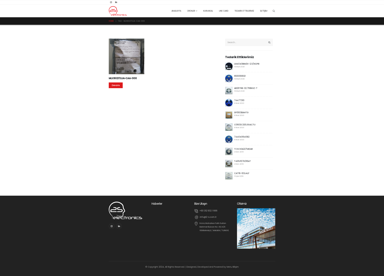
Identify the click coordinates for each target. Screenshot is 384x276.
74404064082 (241, 136)
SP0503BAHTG (241, 112)
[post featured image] (126, 56)
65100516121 (240, 75)
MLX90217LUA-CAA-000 (123, 78)
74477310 (239, 100)
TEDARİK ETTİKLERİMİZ (244, 10)
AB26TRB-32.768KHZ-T (245, 88)
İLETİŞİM (263, 10)
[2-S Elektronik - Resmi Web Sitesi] (118, 11)
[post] (229, 66)
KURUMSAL (208, 10)
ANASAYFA (176, 10)
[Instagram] (111, 2)
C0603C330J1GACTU (244, 124)
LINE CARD (223, 10)
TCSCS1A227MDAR (243, 148)
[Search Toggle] (274, 11)
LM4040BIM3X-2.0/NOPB (246, 63)
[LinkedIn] (116, 2)
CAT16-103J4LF (241, 173)
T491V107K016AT (242, 161)
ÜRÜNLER (191, 10)
